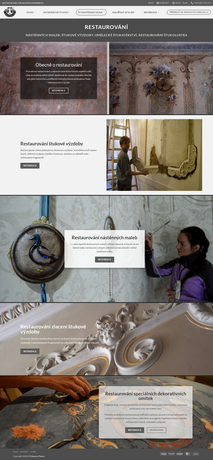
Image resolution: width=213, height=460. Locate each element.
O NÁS (33, 452)
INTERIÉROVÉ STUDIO (55, 12)
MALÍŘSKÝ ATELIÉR (123, 12)
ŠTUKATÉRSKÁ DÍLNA (90, 12)
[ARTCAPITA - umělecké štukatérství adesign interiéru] (11, 12)
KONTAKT (24, 452)
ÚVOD (29, 12)
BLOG (151, 3)
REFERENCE (150, 12)
